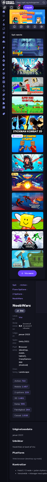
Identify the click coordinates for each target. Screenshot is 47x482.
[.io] (3, 65)
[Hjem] (3, 12)
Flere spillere (19, 289)
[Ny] (3, 20)
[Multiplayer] (3, 37)
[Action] (3, 48)
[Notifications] (18, 7)
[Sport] (3, 95)
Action (23, 285)
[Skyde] (3, 90)
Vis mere (29, 273)
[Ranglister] (3, 41)
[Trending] (3, 24)
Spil (14, 285)
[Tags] (3, 114)
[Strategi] (3, 99)
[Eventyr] (3, 60)
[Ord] (3, 82)
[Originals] (3, 33)
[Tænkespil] (3, 103)
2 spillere (17, 294)
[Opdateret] (3, 29)
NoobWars (18, 298)
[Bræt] (3, 56)
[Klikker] (3, 69)
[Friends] (4, 7)
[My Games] (11, 7)
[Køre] (3, 73)
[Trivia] (3, 107)
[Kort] (3, 78)
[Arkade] (3, 52)
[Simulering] (3, 86)
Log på (28, 7)
